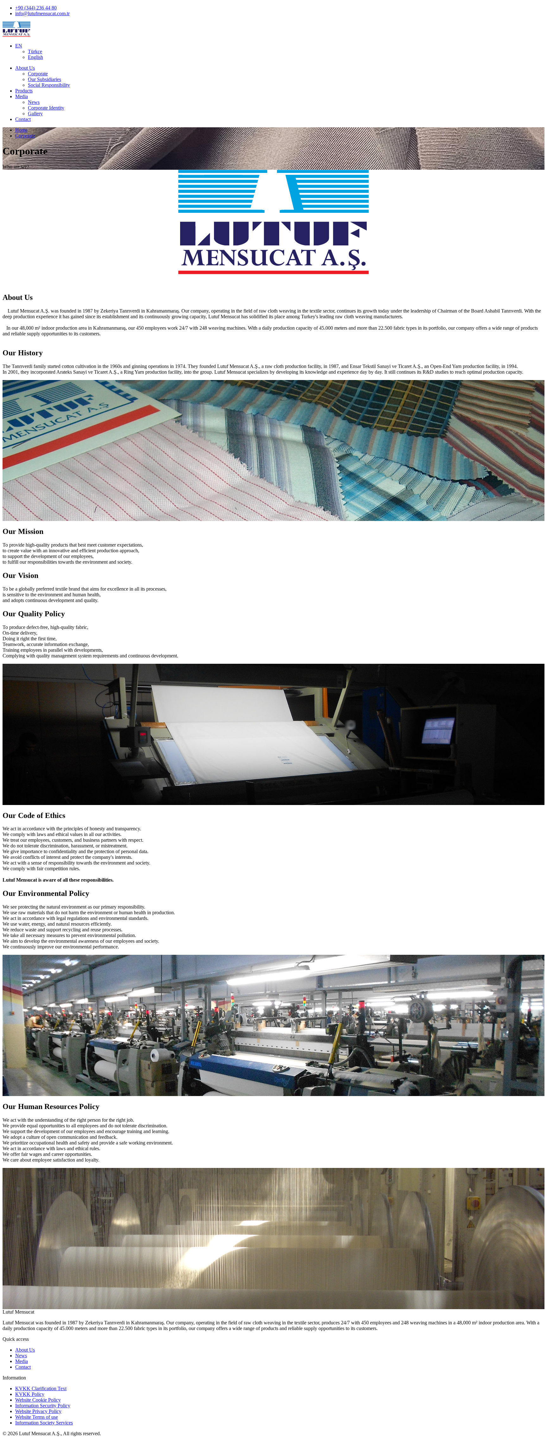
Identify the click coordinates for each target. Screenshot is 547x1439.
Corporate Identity (46, 108)
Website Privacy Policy (38, 1411)
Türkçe (35, 51)
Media (21, 96)
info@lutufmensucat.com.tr (42, 13)
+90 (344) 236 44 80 (36, 7)
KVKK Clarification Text (40, 1388)
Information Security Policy (42, 1405)
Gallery (35, 113)
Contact (23, 119)
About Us (25, 68)
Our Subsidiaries (44, 79)
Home (21, 130)
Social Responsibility (49, 85)
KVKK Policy (29, 1394)
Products (24, 90)
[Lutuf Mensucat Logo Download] (273, 223)
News (34, 102)
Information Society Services (44, 1422)
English (35, 57)
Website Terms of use (36, 1417)
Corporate (38, 73)
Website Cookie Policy (38, 1400)
